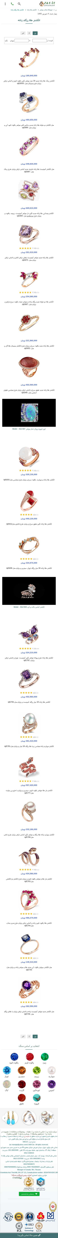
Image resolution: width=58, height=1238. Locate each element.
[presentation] (53, 1118)
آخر (23, 33)
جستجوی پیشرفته (38, 1134)
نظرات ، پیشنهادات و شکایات (21, 1131)
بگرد (6, 40)
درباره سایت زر (52, 1131)
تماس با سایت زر (39, 1131)
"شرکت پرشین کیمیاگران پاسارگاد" (21, 1175)
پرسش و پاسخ (24, 1134)
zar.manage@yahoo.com (18, 1144)
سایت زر (26, 1136)
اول (35, 33)
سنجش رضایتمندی (28, 1194)
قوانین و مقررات (11, 1134)
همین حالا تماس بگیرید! (27, 1235)
